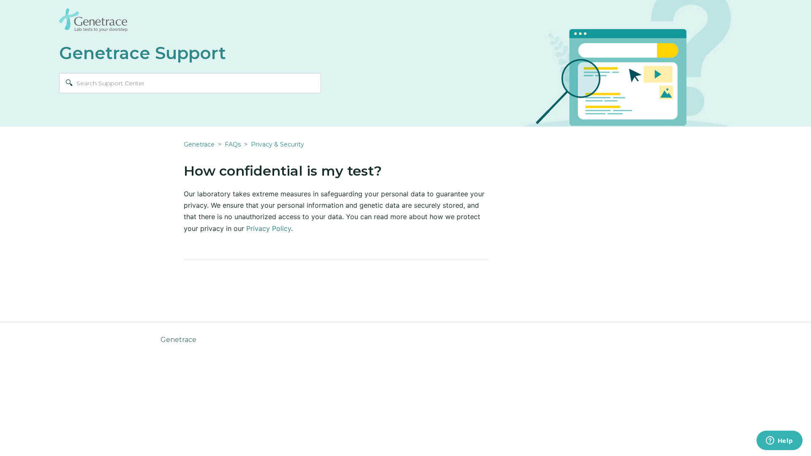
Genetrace (199, 144)
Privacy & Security (277, 144)
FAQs (233, 144)
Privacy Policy (268, 228)
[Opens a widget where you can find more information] (779, 441)
